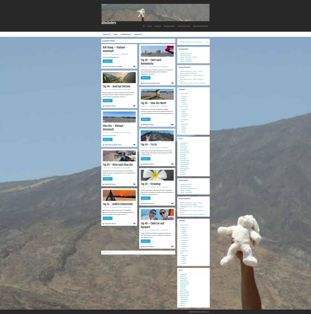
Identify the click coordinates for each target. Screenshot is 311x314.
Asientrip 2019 (107, 34)
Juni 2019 (182, 174)
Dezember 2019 (184, 162)
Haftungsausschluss (169, 26)
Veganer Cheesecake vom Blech (188, 57)
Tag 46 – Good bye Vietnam (116, 86)
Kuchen (184, 130)
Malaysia (184, 98)
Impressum (158, 26)
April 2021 (183, 156)
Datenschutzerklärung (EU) (200, 26)
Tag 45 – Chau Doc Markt (153, 103)
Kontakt (150, 26)
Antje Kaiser (165, 106)
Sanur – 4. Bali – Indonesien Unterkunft (194, 83)
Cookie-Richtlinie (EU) (184, 26)
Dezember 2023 (184, 150)
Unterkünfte (119, 66)
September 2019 (184, 168)
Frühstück (184, 128)
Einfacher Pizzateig (185, 55)
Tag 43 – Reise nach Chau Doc (118, 164)
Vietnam (158, 83)
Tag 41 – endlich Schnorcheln (118, 204)
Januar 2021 (183, 158)
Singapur (184, 100)
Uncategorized (184, 119)
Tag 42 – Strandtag (151, 184)
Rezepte (184, 132)
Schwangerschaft (126, 34)
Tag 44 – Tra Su (149, 144)
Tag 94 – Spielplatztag (186, 61)
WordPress (197, 312)
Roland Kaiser (124, 54)
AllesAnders (108, 23)
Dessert (184, 126)
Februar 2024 (183, 147)
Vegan (115, 34)
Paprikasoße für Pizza (186, 53)
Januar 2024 (183, 149)
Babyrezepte (185, 124)
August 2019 (183, 170)
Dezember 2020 (184, 160)
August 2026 (183, 143)
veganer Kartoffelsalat (191, 73)
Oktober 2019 (183, 166)
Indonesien (184, 96)
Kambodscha (153, 83)
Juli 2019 (182, 172)
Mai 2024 (182, 145)
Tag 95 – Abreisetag (185, 59)
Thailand (114, 66)
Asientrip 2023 (138, 34)
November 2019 (184, 164)
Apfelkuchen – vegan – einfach (193, 71)
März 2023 (183, 154)
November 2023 (184, 152)
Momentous (206, 312)
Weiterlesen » (107, 61)
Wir (144, 26)
